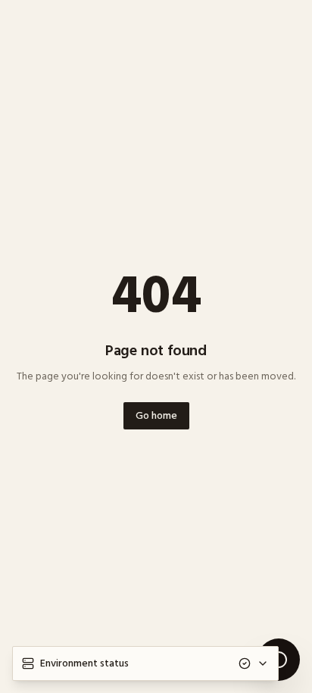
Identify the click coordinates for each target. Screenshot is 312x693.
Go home (156, 415)
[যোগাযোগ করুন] (278, 659)
